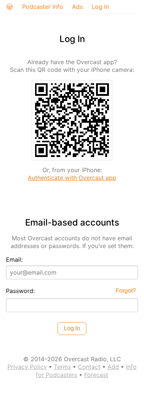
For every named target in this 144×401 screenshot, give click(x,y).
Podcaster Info (42, 6)
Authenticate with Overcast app (72, 177)
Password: (20, 290)
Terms (62, 366)
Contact (89, 366)
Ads (77, 6)
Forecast (96, 375)
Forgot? (126, 290)
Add (113, 366)
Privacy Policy (27, 366)
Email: (14, 259)
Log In (100, 6)
